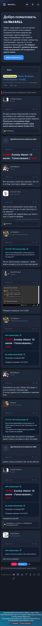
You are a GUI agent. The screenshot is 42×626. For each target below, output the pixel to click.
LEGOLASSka (9, 83)
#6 (36, 282)
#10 (36, 457)
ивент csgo (13, 85)
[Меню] (4, 4)
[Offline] (8, 101)
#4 (36, 202)
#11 (36, 480)
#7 (36, 329)
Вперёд (21, 564)
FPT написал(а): (12, 335)
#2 (36, 149)
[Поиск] (38, 4)
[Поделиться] (33, 109)
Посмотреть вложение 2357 (14, 358)
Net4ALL (12, 4)
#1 (36, 109)
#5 (36, 242)
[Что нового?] (32, 4)
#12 (36, 544)
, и (19, 524)
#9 (36, 413)
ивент (6, 85)
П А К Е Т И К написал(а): (15, 249)
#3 (36, 177)
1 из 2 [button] (14, 564)
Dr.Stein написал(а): (14, 354)
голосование (33, 83)
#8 (36, 383)
